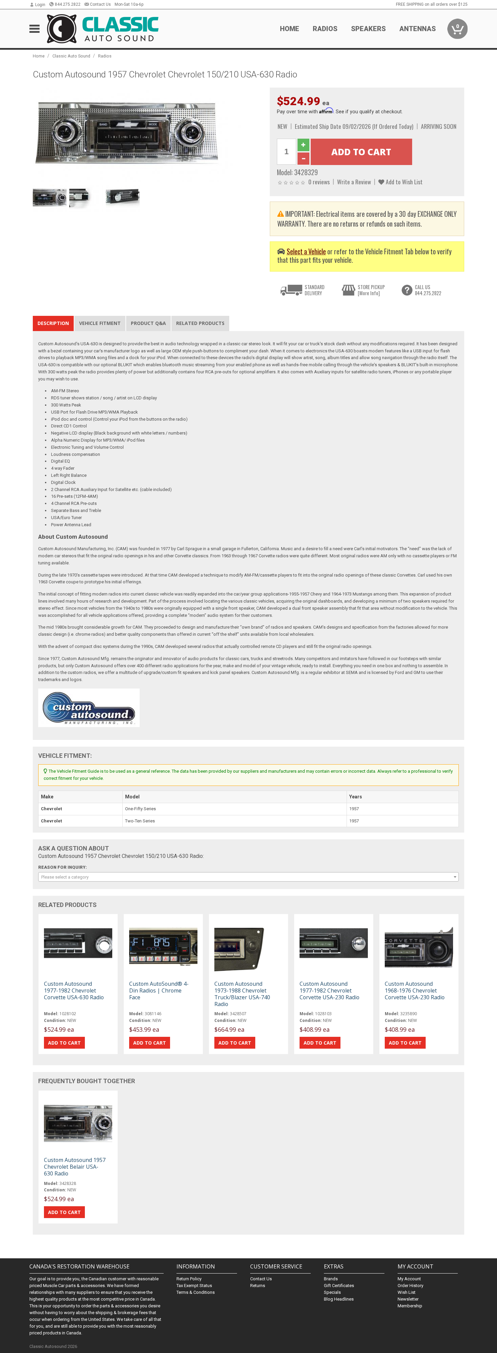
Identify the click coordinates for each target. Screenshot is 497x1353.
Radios (105, 56)
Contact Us (100, 4)
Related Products (200, 323)
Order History (410, 1285)
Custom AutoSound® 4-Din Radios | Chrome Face (159, 990)
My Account (409, 1278)
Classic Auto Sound (71, 56)
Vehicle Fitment (100, 323)
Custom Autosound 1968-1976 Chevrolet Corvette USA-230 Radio (415, 990)
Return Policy (189, 1278)
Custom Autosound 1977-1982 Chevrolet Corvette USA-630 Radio (74, 990)
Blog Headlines (339, 1299)
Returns (257, 1285)
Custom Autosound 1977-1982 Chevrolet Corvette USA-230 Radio (329, 990)
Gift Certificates (339, 1285)
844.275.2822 (67, 4)
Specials (332, 1292)
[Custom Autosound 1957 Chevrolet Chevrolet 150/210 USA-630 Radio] (148, 134)
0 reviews (319, 181)
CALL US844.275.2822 (428, 290)
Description (53, 323)
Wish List (407, 1292)
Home (289, 29)
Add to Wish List (403, 181)
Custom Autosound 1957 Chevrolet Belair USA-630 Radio (74, 1166)
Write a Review (354, 181)
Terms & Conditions (195, 1292)
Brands (331, 1278)
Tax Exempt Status (194, 1285)
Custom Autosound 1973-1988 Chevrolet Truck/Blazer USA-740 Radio (242, 994)
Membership (410, 1305)
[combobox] (248, 877)
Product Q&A (148, 323)
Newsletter (408, 1299)
